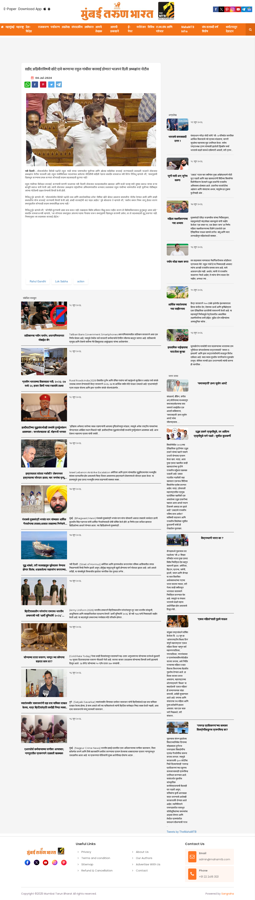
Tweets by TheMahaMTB (181, 831)
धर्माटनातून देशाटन (231, 29)
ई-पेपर (130, 29)
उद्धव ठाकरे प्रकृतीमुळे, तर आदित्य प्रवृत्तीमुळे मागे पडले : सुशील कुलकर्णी (212, 434)
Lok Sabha (61, 281)
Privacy (86, 852)
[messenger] (238, 9)
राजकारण (43, 27)
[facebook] (216, 9)
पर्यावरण (55, 27)
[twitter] (221, 9)
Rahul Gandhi (38, 281)
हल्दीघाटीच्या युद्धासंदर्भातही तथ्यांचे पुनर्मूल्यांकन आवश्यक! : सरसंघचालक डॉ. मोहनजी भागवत (44, 430)
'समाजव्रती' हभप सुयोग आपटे (212, 383)
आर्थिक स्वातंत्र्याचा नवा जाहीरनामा (177, 306)
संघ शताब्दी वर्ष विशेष (210, 29)
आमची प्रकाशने (114, 29)
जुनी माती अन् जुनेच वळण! (177, 178)
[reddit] (249, 9)
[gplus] (232, 9)
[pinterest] (227, 9)
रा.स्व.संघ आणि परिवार (164, 29)
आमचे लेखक (98, 29)
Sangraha (227, 894)
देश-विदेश (29, 29)
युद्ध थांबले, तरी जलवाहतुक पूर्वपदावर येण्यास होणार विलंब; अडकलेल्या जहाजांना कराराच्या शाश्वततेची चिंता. (44, 568)
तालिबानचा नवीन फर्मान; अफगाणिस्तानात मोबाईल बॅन (44, 338)
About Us (142, 852)
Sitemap (87, 864)
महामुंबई (10, 27)
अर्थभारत (89, 27)
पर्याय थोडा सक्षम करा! (177, 261)
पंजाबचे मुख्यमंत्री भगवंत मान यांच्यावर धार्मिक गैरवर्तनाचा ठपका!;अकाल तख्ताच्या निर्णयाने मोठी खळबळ (44, 522)
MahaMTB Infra (187, 29)
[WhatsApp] (27, 85)
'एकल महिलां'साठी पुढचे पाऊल (212, 619)
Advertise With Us (148, 864)
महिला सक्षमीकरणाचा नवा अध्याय (178, 221)
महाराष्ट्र (20, 27)
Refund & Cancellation (97, 870)
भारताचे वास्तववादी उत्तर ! (177, 139)
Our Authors (144, 858)
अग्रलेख (66, 27)
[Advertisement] (111, 47)
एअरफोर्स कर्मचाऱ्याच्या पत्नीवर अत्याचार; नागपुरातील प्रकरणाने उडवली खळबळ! (44, 751)
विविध (151, 27)
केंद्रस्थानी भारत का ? (212, 538)
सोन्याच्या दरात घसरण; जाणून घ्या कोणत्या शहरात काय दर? (44, 659)
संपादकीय (77, 27)
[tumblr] (244, 9)
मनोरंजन (141, 27)
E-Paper (10, 9)
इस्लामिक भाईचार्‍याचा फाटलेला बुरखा (178, 349)
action (80, 281)
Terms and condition (95, 858)
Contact (142, 870)
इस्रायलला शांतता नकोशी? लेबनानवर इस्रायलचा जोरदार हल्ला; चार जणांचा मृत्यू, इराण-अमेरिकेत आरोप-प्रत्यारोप (44, 476)
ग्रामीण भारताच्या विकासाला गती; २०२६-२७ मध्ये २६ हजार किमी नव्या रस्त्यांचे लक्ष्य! (44, 384)
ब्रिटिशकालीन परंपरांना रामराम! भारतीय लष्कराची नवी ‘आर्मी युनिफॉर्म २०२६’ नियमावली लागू (44, 613)
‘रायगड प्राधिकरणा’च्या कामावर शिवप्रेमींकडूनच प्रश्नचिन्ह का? (212, 728)
